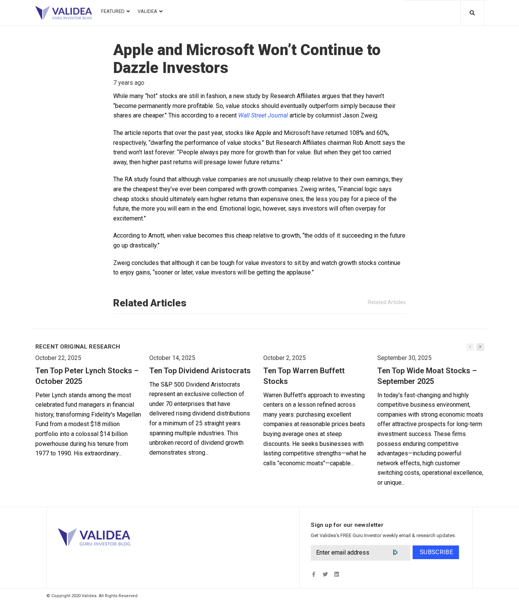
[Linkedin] (336, 574)
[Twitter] (325, 574)
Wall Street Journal (263, 115)
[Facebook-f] (313, 574)
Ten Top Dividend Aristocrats (200, 370)
